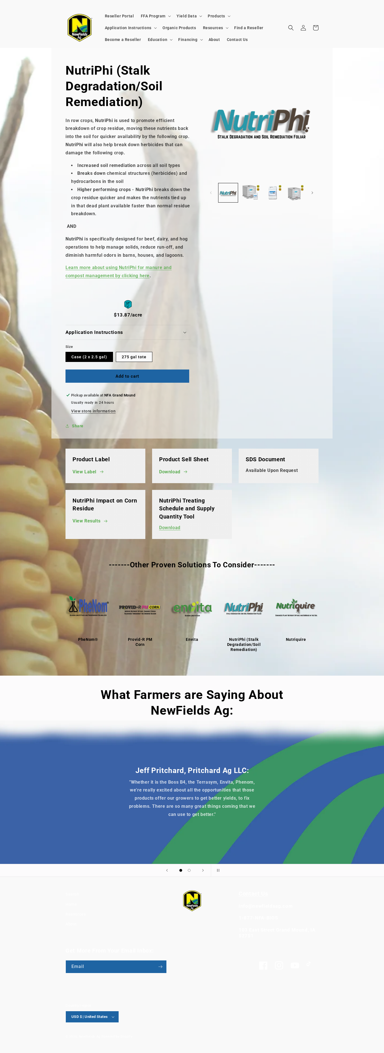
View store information (93, 411)
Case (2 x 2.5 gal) (89, 357)
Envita (192, 639)
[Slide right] (312, 193)
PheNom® (88, 639)
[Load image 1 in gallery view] (228, 193)
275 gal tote (134, 357)
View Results (86, 521)
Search (72, 894)
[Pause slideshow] (217, 870)
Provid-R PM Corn (140, 642)
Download (169, 471)
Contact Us (253, 894)
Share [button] (77, 426)
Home (71, 904)
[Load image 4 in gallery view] (294, 193)
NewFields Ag (89, 1036)
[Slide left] (211, 193)
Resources (75, 914)
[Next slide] (203, 870)
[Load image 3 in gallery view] (272, 193)
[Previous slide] (167, 870)
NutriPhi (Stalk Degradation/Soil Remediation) (244, 644)
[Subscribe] (160, 966)
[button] (155, 16)
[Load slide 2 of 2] (189, 870)
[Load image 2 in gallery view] (250, 193)
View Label (84, 471)
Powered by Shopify (116, 1036)
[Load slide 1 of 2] (181, 870)
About (71, 924)
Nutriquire (296, 639)
